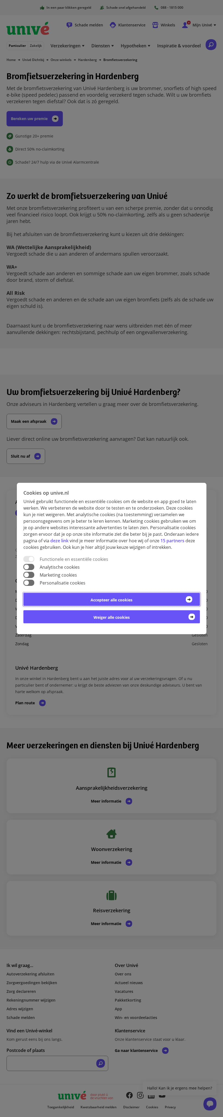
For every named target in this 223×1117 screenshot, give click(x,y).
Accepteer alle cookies (111, 599)
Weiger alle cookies (112, 617)
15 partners (172, 540)
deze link (59, 540)
